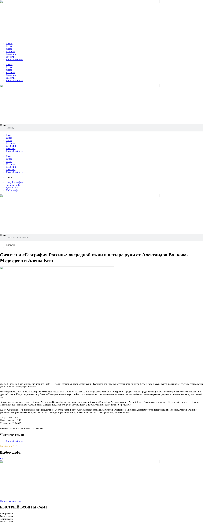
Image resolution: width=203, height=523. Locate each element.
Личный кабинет (14, 59)
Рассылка (10, 56)
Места (9, 48)
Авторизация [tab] (6, 513)
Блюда (9, 46)
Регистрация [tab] (6, 516)
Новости (10, 51)
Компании (11, 54)
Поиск (3, 125)
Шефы (9, 43)
